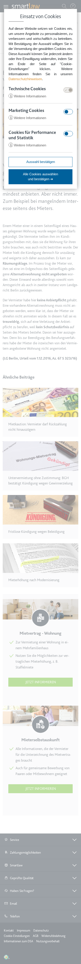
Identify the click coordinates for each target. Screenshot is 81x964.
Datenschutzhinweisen (25, 79)
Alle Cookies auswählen (40, 176)
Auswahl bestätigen (40, 162)
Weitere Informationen (28, 96)
